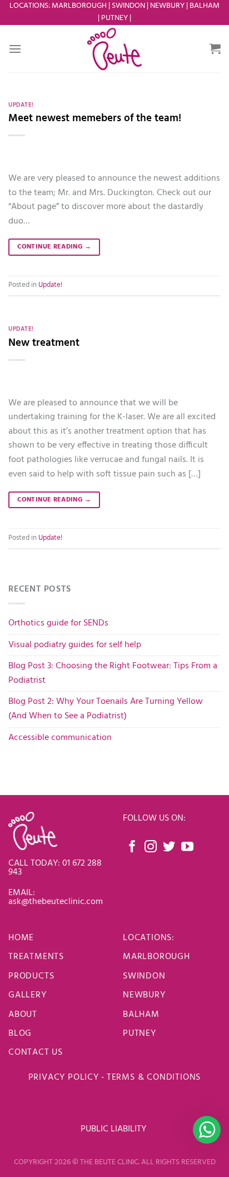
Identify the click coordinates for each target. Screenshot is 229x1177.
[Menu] (15, 48)
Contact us (35, 1052)
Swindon (144, 976)
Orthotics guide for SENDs (58, 623)
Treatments (36, 957)
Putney (115, 18)
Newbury (144, 995)
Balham (142, 1014)
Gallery (27, 995)
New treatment (43, 343)
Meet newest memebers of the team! (94, 118)
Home (21, 938)
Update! (21, 105)
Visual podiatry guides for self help (74, 645)
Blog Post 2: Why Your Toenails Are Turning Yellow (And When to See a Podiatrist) (105, 708)
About (22, 1014)
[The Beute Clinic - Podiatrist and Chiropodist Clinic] (114, 48)
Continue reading (54, 246)
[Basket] (215, 48)
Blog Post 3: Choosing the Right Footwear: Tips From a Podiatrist (112, 673)
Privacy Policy (63, 1077)
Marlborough (156, 957)
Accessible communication (60, 738)
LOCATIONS (147, 938)
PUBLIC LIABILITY (114, 1129)
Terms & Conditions (154, 1077)
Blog (20, 1033)
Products (31, 976)
